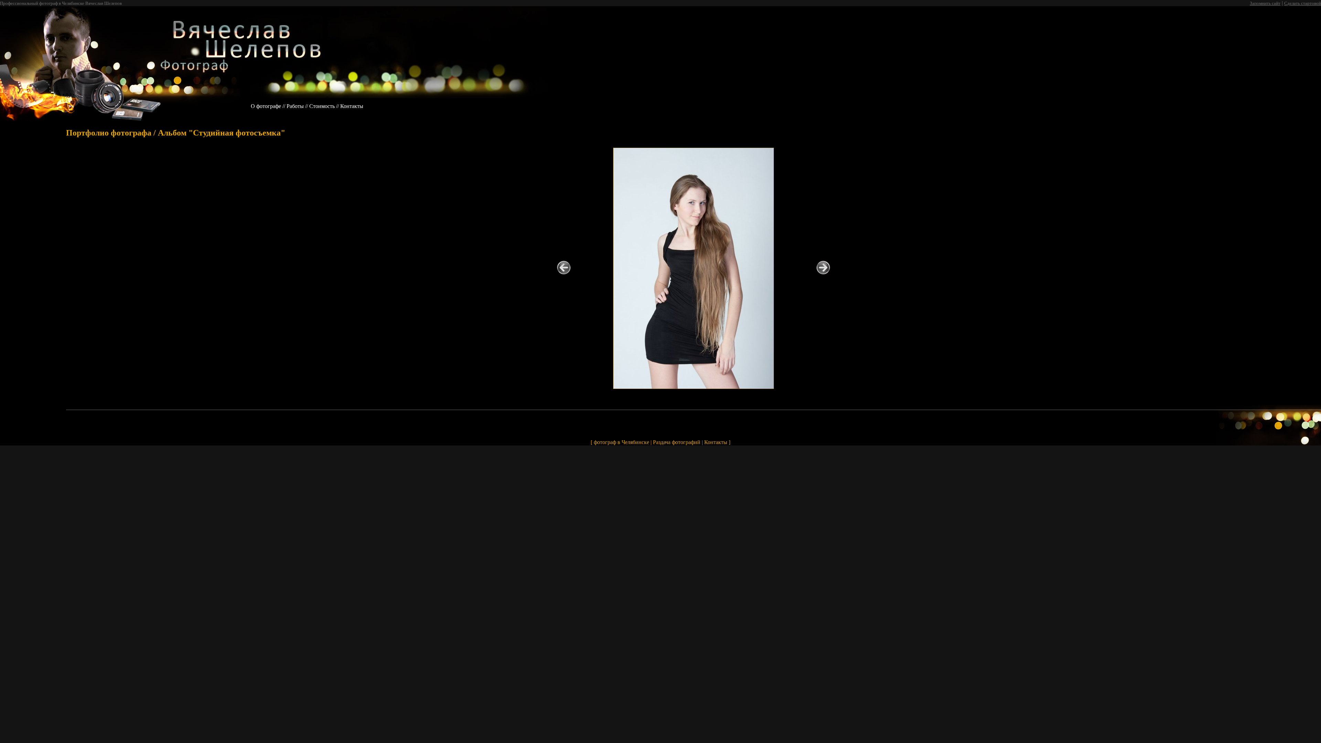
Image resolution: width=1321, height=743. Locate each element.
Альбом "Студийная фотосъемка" (221, 132)
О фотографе (266, 106)
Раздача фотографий (676, 442)
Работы (295, 106)
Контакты (351, 106)
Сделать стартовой (1302, 3)
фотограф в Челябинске (621, 442)
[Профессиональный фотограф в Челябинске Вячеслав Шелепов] (123, 96)
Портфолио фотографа (108, 132)
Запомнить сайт (1265, 3)
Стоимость (322, 106)
